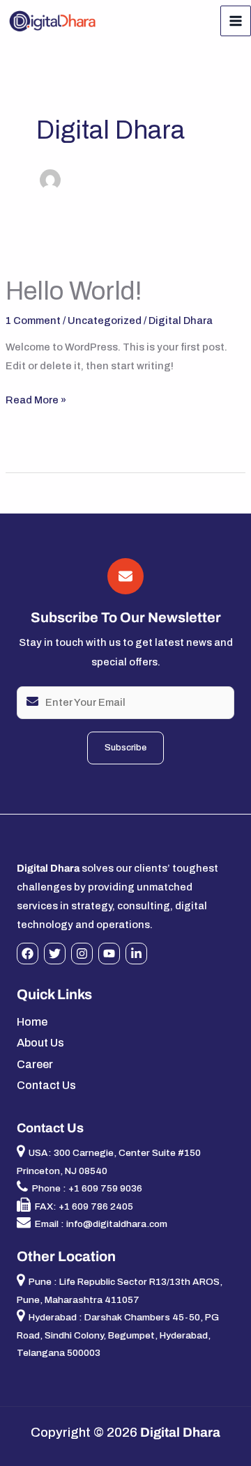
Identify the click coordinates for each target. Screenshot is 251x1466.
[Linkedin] (136, 953)
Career (35, 1064)
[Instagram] (82, 953)
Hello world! (74, 291)
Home (32, 1022)
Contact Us (46, 1085)
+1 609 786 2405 (96, 1206)
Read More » (36, 398)
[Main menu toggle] (235, 21)
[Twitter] (55, 953)
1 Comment (33, 320)
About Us (40, 1043)
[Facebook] (27, 953)
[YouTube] (109, 953)
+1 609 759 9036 (105, 1188)
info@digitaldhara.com (116, 1224)
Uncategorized (105, 320)
